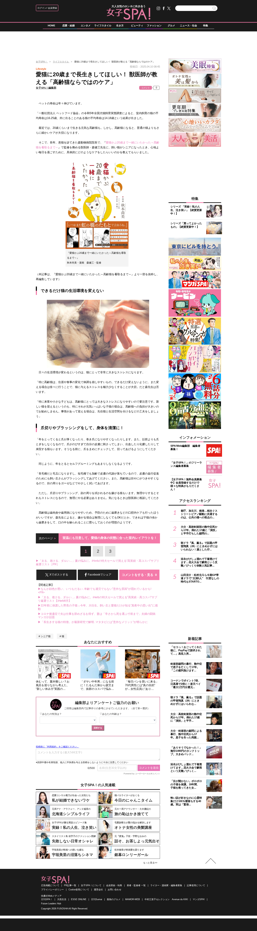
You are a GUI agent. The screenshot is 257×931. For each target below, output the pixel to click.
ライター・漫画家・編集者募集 (166, 885)
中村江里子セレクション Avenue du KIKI (166, 899)
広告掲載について (50, 885)
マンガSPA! (199, 899)
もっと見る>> (150, 862)
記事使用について (196, 885)
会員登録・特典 (114, 885)
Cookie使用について (79, 889)
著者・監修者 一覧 (136, 885)
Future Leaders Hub (51, 903)
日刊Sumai (96, 899)
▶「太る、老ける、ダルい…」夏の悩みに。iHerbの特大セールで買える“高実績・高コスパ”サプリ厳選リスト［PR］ (97, 562)
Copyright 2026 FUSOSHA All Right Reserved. (64, 908)
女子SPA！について (91, 885)
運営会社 (98, 889)
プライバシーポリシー (52, 889)
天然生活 (61, 899)
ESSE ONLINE (78, 899)
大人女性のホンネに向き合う (129, 6)
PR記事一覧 (70, 885)
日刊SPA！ (46, 899)
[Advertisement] (128, 43)
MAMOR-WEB (132, 899)
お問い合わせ (114, 889)
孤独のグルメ (113, 899)
